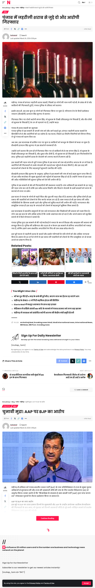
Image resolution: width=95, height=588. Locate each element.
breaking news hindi (43, 322)
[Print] (22, 29)
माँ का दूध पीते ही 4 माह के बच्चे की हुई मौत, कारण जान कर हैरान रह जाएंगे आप (46, 296)
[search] (79, 2)
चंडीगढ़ (5, 12)
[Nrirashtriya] (8, 2)
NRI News (24, 325)
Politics (7, 406)
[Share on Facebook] (11, 29)
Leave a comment (82, 390)
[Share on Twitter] (15, 29)
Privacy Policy (34, 583)
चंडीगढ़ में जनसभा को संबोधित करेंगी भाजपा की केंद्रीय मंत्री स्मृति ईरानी (44, 312)
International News (83, 322)
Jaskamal (13, 35)
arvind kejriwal (26, 322)
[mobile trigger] (4, 2)
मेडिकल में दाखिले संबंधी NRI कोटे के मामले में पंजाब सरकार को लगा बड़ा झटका (47, 308)
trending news (43, 325)
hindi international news (63, 322)
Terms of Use (49, 583)
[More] (25, 29)
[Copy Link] (18, 29)
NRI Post (32, 325)
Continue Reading (47, 518)
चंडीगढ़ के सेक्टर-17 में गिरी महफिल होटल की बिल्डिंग (36, 300)
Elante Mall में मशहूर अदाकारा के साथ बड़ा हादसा (35, 304)
